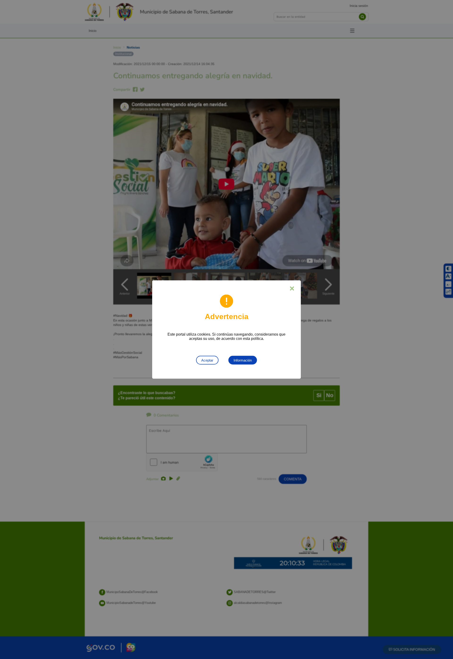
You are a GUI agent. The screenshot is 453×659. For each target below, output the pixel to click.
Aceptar (207, 360)
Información (243, 360)
